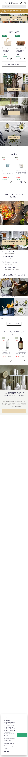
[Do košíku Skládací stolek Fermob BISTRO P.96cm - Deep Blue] (24, 182)
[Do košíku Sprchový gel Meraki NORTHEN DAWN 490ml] (11, 361)
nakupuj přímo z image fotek (14, 411)
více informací (14, 89)
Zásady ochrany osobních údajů (9, 727)
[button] (7, 19)
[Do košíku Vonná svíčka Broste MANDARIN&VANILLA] (12, 182)
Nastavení (6, 751)
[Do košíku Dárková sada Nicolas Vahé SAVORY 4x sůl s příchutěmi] (24, 361)
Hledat (24, 6)
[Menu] (3, 2)
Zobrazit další (13, 323)
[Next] (24, 48)
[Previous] (3, 48)
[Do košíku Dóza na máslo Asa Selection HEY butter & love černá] (24, 59)
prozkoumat (14, 113)
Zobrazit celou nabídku (13, 65)
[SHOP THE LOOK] (14, 389)
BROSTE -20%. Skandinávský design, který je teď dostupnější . (13, 11)
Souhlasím (22, 735)
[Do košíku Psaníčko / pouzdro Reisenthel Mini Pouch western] (11, 59)
